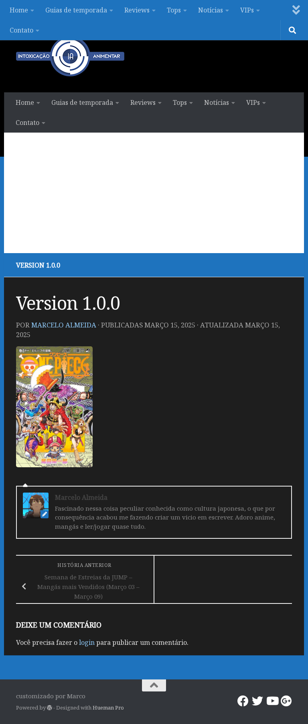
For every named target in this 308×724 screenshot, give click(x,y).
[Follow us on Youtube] (272, 701)
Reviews (137, 10)
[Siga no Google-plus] (286, 701)
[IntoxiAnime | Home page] (70, 56)
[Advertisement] (154, 193)
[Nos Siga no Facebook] (243, 701)
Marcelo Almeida (63, 324)
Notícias (210, 10)
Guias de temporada (76, 10)
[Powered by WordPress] (49, 707)
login (87, 642)
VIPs (247, 10)
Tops (174, 10)
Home (19, 10)
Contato (21, 30)
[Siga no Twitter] (257, 701)
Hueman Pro (108, 707)
